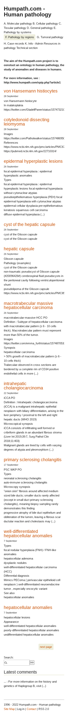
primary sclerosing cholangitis (33, 459)
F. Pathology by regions (19, 37)
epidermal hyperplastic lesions (33, 161)
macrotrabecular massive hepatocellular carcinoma (28, 305)
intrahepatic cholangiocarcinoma (23, 385)
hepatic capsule (19, 248)
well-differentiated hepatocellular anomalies (28, 533)
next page (46, 646)
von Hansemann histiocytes (31, 91)
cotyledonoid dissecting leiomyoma (26, 121)
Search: (8, 657)
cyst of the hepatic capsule (29, 224)
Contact (31, 709)
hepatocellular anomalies (28, 607)
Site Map (9, 709)
